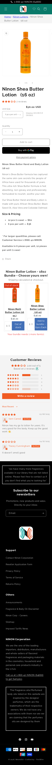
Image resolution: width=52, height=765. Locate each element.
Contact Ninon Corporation (19, 558)
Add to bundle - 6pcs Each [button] (40, 324)
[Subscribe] (43, 513)
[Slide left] (19, 83)
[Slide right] (32, 83)
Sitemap (10, 622)
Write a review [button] (26, 396)
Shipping (29, 113)
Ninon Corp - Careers (17, 615)
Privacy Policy (13, 571)
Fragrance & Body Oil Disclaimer (22, 609)
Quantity (6, 126)
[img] (9, 414)
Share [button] (8, 259)
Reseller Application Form (19, 564)
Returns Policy (13, 584)
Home (7, 16)
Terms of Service (14, 577)
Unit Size (6, 109)
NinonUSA (19, 760)
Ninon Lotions (20, 16)
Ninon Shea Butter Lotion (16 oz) (37, 309)
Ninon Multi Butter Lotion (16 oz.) (14, 312)
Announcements (14, 602)
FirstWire (40, 760)
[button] (6, 9)
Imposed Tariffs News (17, 629)
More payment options (26, 157)
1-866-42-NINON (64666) (27, 2)
